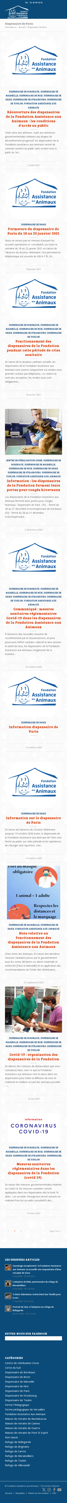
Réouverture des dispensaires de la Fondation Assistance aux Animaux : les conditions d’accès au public (33, 118)
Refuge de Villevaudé (17, 1465)
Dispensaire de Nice (31, 95)
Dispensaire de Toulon (18, 1400)
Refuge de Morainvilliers (19, 1456)
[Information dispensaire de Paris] (33, 694)
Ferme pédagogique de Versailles (25, 1409)
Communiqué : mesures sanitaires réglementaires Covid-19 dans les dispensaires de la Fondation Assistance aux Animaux (33, 617)
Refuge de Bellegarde (18, 1442)
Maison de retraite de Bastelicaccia (25, 1418)
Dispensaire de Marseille (40, 464)
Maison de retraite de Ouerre (22, 1428)
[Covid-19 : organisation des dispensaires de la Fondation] (33, 1010)
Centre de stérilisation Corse (24, 460)
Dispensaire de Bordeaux (24, 91)
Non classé (11, 1437)
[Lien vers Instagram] (49, 1489)
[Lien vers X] (44, 1489)
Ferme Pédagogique (17, 1404)
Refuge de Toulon (15, 1460)
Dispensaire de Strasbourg (29, 99)
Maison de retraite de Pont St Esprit (26, 1432)
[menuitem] (9, 1493)
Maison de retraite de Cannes (22, 1423)
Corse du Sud (13, 1367)
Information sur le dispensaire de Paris (33, 820)
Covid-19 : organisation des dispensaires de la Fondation (33, 1056)
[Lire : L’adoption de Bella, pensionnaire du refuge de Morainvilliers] (8, 1283)
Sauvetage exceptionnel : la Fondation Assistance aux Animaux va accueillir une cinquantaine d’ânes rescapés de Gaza (37, 1269)
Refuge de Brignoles (17, 1446)
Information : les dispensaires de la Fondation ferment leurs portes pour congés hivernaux (33, 485)
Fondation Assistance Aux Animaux (38, 476)
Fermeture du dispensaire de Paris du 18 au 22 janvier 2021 (33, 231)
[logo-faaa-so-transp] (28, 12)
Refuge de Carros (15, 1451)
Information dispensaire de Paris (33, 729)
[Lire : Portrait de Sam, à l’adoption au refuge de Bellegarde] (8, 1308)
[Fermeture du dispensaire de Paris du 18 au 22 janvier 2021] (33, 196)
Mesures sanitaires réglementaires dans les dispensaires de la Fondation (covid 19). (33, 1170)
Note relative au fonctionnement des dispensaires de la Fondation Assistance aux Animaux (33, 940)
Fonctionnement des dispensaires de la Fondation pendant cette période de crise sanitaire (33, 348)
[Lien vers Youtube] (59, 1489)
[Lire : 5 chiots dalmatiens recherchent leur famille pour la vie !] (8, 1296)
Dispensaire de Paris (19, 23)
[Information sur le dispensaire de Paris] (33, 785)
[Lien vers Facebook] (54, 1489)
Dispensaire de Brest (17, 1377)
